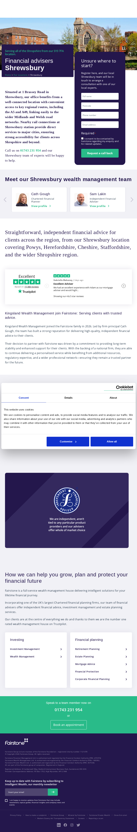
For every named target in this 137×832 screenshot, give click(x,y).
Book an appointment (68, 725)
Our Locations (21, 75)
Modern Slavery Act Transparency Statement (55, 818)
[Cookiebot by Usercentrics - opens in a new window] (118, 388)
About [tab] (113, 397)
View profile (39, 206)
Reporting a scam (96, 818)
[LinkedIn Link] (59, 825)
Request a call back (100, 153)
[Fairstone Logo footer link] (16, 741)
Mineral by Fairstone (76, 815)
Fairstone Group (57, 815)
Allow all (112, 441)
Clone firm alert (120, 815)
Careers (81, 818)
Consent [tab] (24, 397)
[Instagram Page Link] (72, 825)
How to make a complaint (36, 815)
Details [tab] (68, 397)
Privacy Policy (15, 815)
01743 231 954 (68, 709)
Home (8, 75)
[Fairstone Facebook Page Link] (65, 825)
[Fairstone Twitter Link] (78, 825)
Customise (66, 441)
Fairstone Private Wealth (99, 815)
